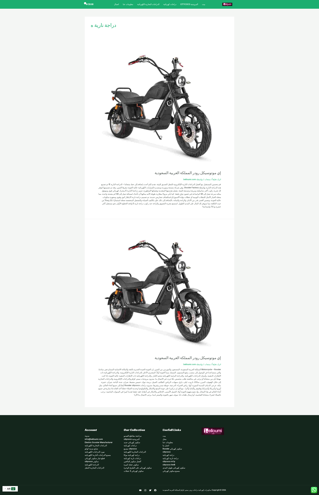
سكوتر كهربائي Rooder (172, 449)
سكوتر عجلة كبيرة (131, 465)
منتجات (207, 179)
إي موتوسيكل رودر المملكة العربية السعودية (188, 173)
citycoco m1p (169, 461)
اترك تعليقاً (216, 179)
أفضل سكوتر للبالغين (132, 461)
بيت (203, 4)
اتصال (116, 4)
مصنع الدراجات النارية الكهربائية (98, 455)
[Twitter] (150, 490)
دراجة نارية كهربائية (170, 458)
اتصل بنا (166, 445)
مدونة (87, 436)
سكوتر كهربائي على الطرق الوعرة (138, 468)
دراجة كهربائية (168, 455)
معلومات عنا (128, 4)
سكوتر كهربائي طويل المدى (174, 468)
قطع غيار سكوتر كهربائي (95, 458)
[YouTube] (140, 490)
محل (164, 439)
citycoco (167, 452)
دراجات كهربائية (169, 4)
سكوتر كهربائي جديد (132, 442)
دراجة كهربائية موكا (132, 455)
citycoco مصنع (130, 449)
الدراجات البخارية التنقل (94, 468)
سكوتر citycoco (92, 461)
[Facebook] (155, 490)
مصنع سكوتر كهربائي (171, 471)
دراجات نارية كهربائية (132, 458)
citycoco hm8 (169, 465)
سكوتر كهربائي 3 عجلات (134, 471)
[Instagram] (145, 490)
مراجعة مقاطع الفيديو (133, 436)
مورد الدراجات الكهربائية (95, 452)
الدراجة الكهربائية (92, 465)
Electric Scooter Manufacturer (99, 442)
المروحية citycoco (189, 4)
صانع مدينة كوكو (91, 449)
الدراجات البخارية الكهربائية (148, 4)
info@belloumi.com (94, 439)
